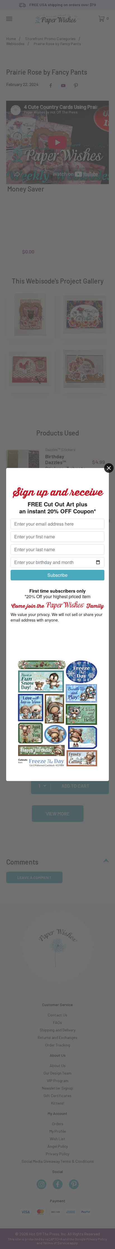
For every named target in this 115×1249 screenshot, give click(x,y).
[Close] (109, 468)
